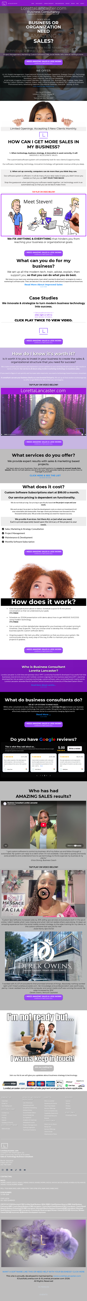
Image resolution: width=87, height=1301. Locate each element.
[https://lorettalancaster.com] (4, 3)
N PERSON (44, 1287)
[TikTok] (16, 1170)
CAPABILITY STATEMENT (49, 3)
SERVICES (67, 3)
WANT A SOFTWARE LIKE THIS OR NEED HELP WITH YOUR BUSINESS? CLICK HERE (43, 1272)
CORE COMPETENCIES (59, 3)
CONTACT (82, 3)
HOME (32, 3)
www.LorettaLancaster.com (67, 1276)
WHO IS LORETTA (39, 3)
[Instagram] (2, 1170)
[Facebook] (20, 1170)
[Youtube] (11, 1170)
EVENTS (43, 1294)
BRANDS (73, 3)
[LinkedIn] (7, 1170)
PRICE (77, 3)
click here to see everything (43, 86)
